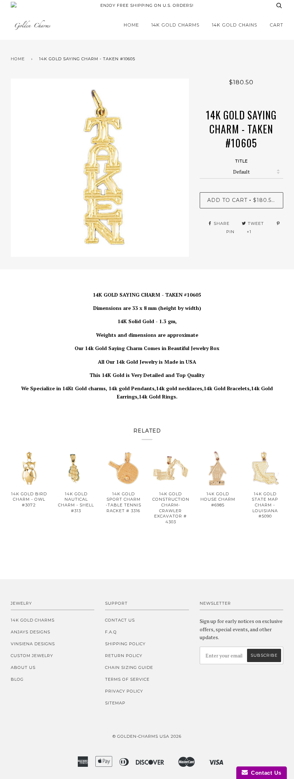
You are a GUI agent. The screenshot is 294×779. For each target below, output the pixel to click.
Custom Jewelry (32, 655)
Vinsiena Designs (33, 643)
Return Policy (123, 655)
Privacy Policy (124, 691)
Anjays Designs (30, 631)
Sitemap (115, 702)
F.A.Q (111, 631)
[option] (100, 168)
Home (131, 25)
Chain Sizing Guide (129, 667)
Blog (17, 679)
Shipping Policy (125, 643)
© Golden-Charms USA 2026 (147, 736)
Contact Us (120, 620)
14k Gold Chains (234, 25)
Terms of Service (127, 679)
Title (241, 161)
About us (23, 667)
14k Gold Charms (175, 25)
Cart (276, 25)
